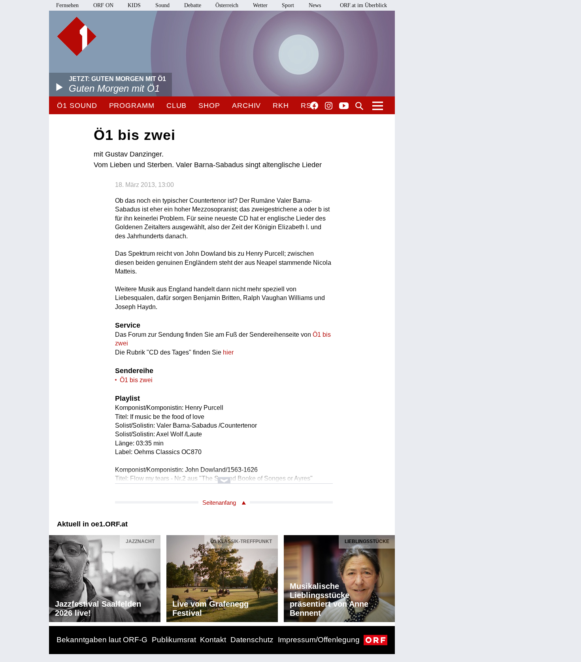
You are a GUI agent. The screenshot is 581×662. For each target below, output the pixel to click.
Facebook (314, 105)
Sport (288, 5)
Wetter (260, 5)
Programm (132, 105)
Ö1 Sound (77, 105)
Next (388, 576)
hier (228, 352)
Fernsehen (67, 5)
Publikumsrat (174, 640)
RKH (281, 105)
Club (176, 105)
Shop (209, 105)
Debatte (192, 5)
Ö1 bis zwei (136, 380)
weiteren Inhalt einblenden (224, 476)
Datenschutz (252, 640)
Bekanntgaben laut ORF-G (102, 640)
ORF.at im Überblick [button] (363, 5)
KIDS (134, 5)
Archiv (246, 105)
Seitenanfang (219, 502)
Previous (55, 576)
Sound (162, 5)
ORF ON (103, 5)
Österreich (226, 5)
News (315, 5)
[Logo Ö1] (76, 36)
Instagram (328, 106)
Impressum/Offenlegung (319, 640)
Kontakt (213, 640)
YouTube (344, 106)
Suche (359, 106)
